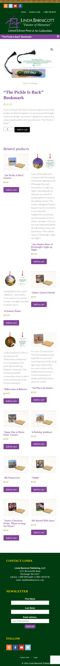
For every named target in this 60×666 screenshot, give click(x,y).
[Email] (11, 6)
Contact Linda (34, 12)
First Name (30, 598)
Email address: (30, 617)
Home (23, 12)
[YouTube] (15, 6)
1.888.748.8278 (49, 12)
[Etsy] (6, 6)
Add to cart (22, 129)
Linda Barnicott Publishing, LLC (42, 663)
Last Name (30, 608)
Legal (35, 657)
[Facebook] (20, 6)
